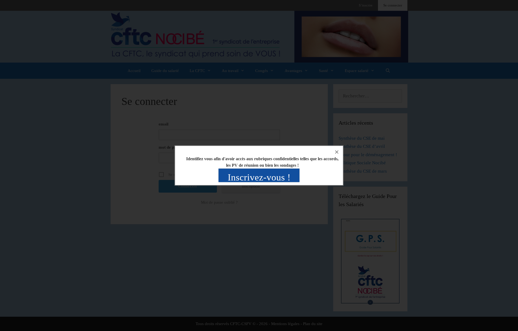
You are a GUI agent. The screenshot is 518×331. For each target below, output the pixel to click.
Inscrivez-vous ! (259, 177)
